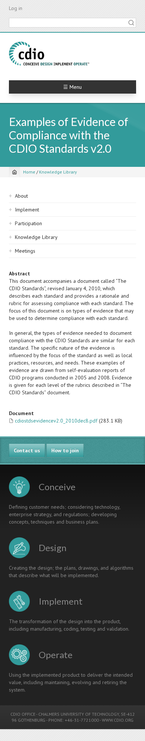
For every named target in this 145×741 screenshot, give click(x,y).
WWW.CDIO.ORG (117, 720)
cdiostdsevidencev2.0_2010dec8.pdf (56, 420)
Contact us (27, 450)
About (21, 195)
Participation (28, 223)
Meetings (25, 250)
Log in (15, 8)
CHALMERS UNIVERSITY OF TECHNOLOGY (78, 714)
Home (29, 172)
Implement (27, 209)
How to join (65, 450)
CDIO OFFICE (22, 714)
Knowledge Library (58, 172)
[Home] (49, 53)
